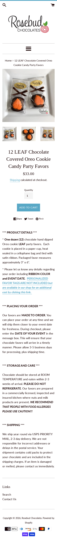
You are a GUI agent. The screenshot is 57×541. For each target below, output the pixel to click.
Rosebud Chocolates (32, 518)
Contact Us (9, 499)
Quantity (28, 190)
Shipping (15, 180)
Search (6, 494)
